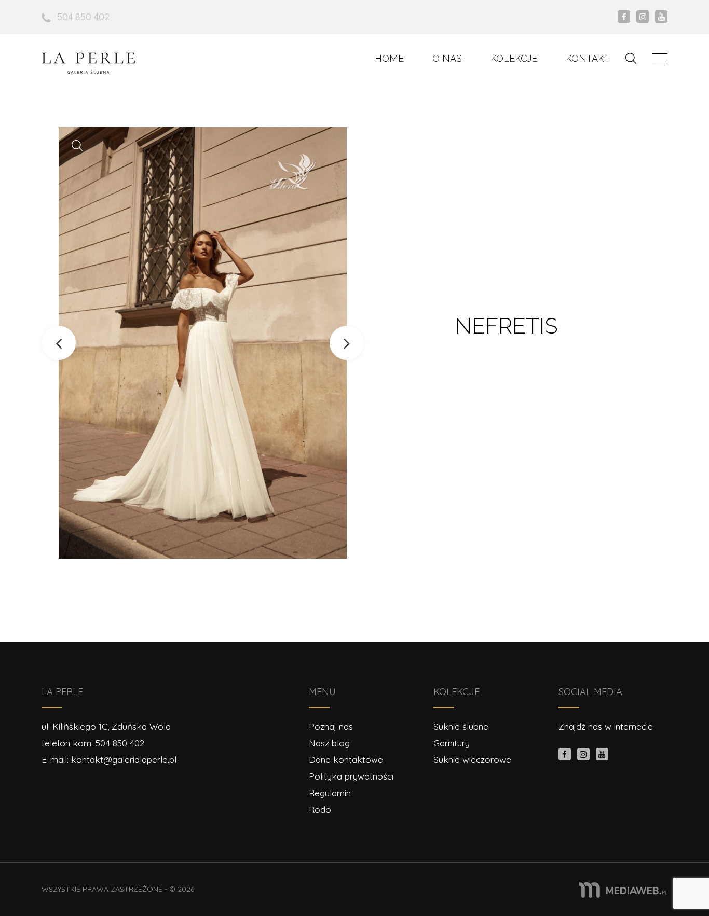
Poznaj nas (331, 726)
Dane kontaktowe (346, 759)
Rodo (320, 809)
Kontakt (588, 58)
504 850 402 (83, 17)
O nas (447, 58)
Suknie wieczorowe (472, 759)
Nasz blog (329, 743)
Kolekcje (513, 58)
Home (389, 58)
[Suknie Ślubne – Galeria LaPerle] (88, 63)
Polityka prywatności (351, 776)
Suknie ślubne (460, 726)
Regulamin (330, 792)
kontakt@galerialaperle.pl (123, 759)
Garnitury (451, 743)
